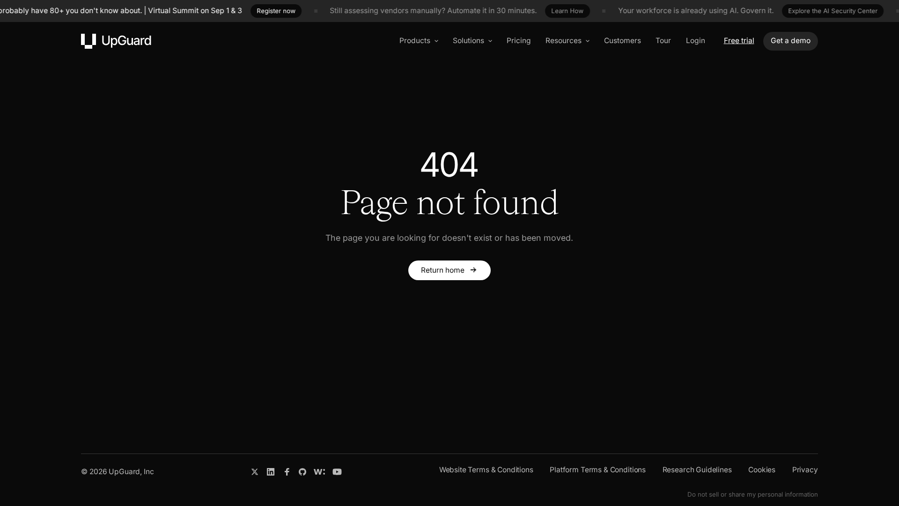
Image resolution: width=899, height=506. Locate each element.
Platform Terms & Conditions (598, 469)
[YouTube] (337, 471)
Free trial (739, 40)
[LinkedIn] (271, 472)
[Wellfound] (319, 471)
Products (414, 40)
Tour (663, 40)
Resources (563, 40)
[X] (254, 472)
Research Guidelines (697, 469)
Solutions (468, 40)
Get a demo (791, 40)
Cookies (761, 469)
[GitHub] (302, 472)
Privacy (805, 469)
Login (695, 40)
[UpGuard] (116, 41)
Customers (622, 40)
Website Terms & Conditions (486, 469)
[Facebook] (287, 472)
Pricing (519, 40)
